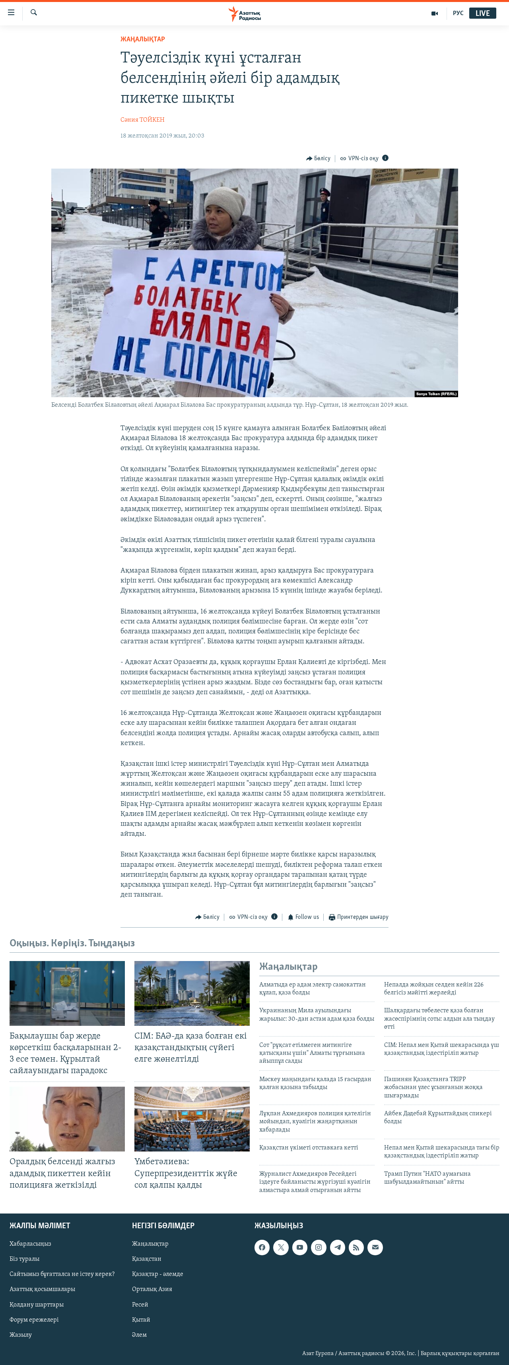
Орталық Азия (152, 1290)
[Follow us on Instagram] (318, 1247)
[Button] (318, 158)
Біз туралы (24, 1259)
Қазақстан (146, 1259)
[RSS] (356, 1247)
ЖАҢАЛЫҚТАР (142, 39)
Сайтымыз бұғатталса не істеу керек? (62, 1274)
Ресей (140, 1305)
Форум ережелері (34, 1320)
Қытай (141, 1320)
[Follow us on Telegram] (337, 1247)
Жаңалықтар (150, 1244)
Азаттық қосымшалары (42, 1290)
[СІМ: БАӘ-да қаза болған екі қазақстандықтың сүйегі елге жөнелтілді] (192, 993)
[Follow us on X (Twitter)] (280, 1247)
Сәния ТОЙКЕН (142, 120)
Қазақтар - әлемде (157, 1274)
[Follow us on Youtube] (299, 1247)
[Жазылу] (375, 1247)
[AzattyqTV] (435, 13)
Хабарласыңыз (30, 1244)
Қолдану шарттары (37, 1305)
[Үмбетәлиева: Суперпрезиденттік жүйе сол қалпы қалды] (192, 1119)
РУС (458, 13)
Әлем (139, 1335)
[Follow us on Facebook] (262, 1247)
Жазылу (21, 1335)
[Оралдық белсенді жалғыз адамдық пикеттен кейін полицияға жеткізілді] (67, 1119)
